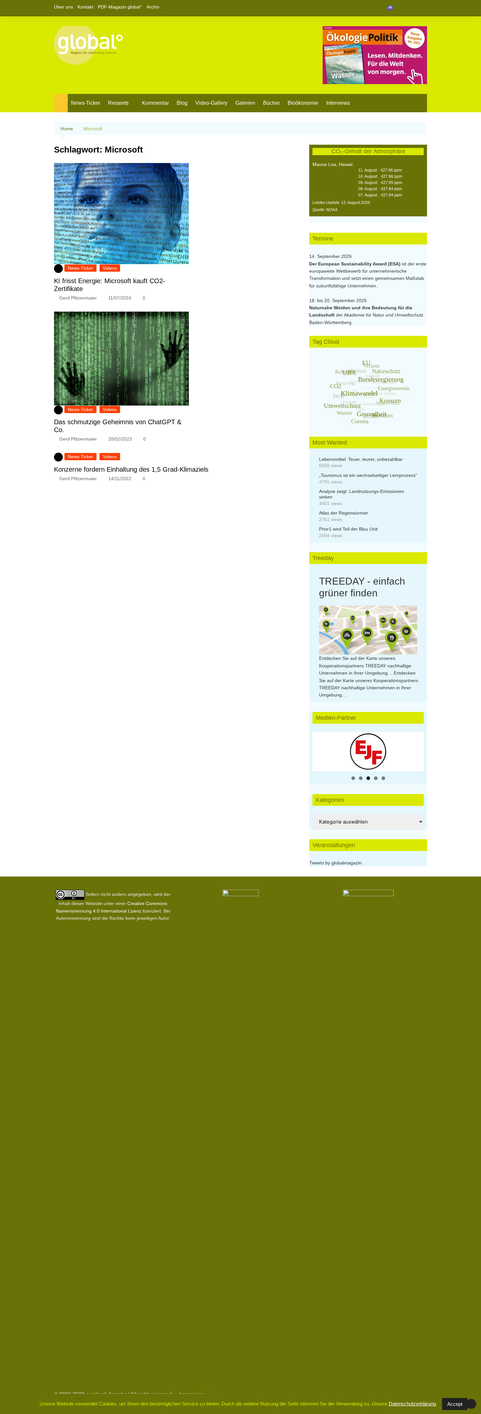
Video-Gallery (211, 103)
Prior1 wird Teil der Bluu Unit (348, 529)
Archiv (153, 6)
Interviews (338, 103)
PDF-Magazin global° (120, 6)
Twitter (411, 8)
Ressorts (118, 103)
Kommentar (155, 103)
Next (415, 750)
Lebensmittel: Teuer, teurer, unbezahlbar (361, 459)
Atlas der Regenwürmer (343, 513)
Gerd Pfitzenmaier (78, 297)
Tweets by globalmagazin (335, 862)
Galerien (245, 103)
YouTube (422, 8)
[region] (368, 751)
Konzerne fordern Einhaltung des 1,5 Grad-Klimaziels (131, 469)
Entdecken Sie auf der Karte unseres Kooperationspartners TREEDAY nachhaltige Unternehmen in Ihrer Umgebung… (365, 666)
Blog (182, 103)
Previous (321, 750)
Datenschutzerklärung (412, 1403)
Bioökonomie (303, 103)
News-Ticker (85, 103)
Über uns (63, 6)
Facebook (400, 8)
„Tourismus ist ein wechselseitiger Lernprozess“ (368, 475)
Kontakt (85, 6)
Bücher (271, 103)
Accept (454, 1404)
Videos (110, 268)
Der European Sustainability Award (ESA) (355, 263)
